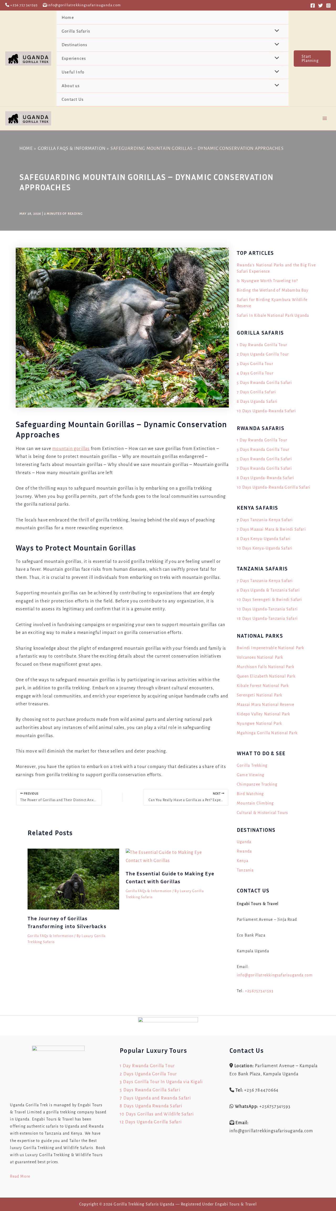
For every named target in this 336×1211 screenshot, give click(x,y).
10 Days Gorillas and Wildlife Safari (157, 1114)
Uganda (244, 842)
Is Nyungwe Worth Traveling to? (267, 281)
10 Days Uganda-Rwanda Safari (266, 411)
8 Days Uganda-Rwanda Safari (265, 478)
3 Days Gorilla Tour (255, 364)
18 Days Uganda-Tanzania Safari (267, 618)
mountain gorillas (71, 448)
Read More (20, 1176)
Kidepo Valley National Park (263, 714)
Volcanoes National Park (260, 657)
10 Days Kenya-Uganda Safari (264, 548)
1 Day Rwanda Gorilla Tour (262, 345)
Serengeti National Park (259, 695)
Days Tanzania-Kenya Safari (266, 520)
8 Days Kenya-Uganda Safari (264, 539)
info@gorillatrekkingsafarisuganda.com (275, 975)
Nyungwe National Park (259, 723)
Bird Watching (250, 794)
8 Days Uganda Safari (257, 401)
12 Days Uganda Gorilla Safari (151, 1122)
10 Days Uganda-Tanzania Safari (267, 609)
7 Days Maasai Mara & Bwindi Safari (271, 529)
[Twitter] (320, 5)
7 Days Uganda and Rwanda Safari (155, 1098)
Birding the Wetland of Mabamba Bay (272, 290)
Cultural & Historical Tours (262, 813)
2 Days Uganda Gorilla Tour (263, 354)
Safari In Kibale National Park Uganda (273, 315)
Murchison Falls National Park (265, 667)
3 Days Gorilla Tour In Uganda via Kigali (161, 1082)
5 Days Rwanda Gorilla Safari (264, 382)
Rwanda (244, 851)
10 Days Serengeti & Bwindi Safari (269, 599)
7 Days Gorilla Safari (256, 392)
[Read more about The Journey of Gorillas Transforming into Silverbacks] (73, 878)
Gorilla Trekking (252, 765)
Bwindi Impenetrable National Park (270, 648)
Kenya (242, 861)
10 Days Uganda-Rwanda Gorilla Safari (273, 487)
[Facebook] (312, 5)
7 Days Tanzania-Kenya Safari (265, 581)
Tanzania (245, 870)
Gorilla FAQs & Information (51, 936)
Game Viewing (250, 775)
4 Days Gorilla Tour (255, 373)
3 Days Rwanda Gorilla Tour (263, 449)
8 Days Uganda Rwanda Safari (151, 1106)
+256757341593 (259, 991)
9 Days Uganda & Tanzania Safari (268, 590)
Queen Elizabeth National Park (266, 676)
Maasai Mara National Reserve (266, 704)
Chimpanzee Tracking (257, 784)
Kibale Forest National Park (263, 686)
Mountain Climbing (255, 803)
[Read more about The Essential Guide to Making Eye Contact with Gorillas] (171, 856)
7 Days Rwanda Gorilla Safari (264, 468)
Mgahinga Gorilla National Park (267, 733)
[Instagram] (328, 5)
